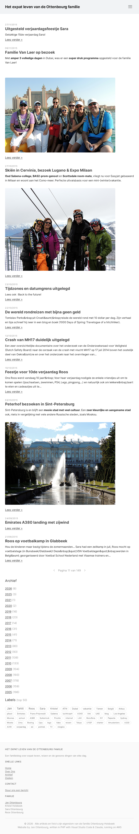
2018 (8, 617)
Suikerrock (44, 718)
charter (100, 722)
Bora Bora (90, 718)
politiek (41, 727)
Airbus (122, 708)
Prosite (57, 718)
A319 (9, 727)
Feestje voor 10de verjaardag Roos (36, 372)
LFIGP (89, 722)
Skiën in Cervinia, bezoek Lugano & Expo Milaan (48, 170)
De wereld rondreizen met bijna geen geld (43, 312)
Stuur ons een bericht (16, 790)
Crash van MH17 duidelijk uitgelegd (37, 340)
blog (107, 714)
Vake (58, 722)
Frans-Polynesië (38, 713)
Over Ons (10, 771)
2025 (8, 594)
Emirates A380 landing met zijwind (37, 522)
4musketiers (114, 722)
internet (69, 718)
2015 (8, 634)
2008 (8, 674)
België (111, 708)
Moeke (10, 722)
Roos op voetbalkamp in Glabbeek (36, 541)
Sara (42, 708)
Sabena (54, 714)
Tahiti (20, 708)
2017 (8, 623)
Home (8, 768)
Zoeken (9, 778)
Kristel (54, 708)
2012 (8, 651)
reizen (68, 722)
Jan (9, 708)
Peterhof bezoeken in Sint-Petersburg (39, 404)
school (22, 718)
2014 (8, 640)
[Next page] (85, 570)
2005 (8, 692)
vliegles (61, 727)
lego (49, 722)
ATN (65, 708)
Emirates (21, 713)
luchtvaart (67, 714)
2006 (8, 686)
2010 (8, 663)
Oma (20, 722)
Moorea (10, 718)
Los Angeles (119, 714)
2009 (8, 669)
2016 (8, 628)
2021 (8, 600)
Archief (9, 774)
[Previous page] (54, 570)
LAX (80, 718)
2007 (8, 680)
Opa (40, 722)
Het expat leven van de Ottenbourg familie (42, 7)
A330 (126, 722)
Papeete (111, 718)
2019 (8, 611)
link (89, 714)
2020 (8, 605)
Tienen (99, 708)
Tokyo (79, 722)
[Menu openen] (130, 6)
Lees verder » (14, 39)
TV (51, 727)
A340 (80, 714)
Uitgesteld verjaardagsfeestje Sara (36, 29)
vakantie (87, 708)
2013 (8, 646)
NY (101, 718)
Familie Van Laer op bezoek (30, 52)
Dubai (75, 708)
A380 (32, 718)
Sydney (123, 718)
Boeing (30, 722)
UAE (98, 714)
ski (32, 727)
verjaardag (21, 727)
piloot (9, 713)
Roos (32, 708)
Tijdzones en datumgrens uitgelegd (37, 288)
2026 (8, 588)
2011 (8, 657)
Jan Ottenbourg (13, 802)
